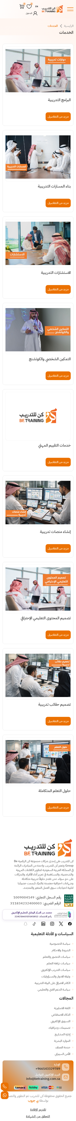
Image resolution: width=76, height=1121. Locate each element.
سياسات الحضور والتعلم (56, 957)
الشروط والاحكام (61, 950)
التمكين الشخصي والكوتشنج (50, 359)
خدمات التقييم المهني (54, 445)
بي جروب (33, 1100)
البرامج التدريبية (59, 100)
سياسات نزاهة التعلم (58, 963)
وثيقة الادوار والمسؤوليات (55, 976)
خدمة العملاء (63, 1047)
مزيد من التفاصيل (58, 116)
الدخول (29, 13)
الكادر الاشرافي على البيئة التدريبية (52, 983)
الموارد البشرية (62, 1041)
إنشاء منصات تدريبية (55, 531)
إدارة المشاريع (62, 1034)
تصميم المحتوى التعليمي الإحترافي (46, 618)
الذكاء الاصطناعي (60, 1014)
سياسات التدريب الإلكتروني (55, 970)
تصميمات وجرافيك (59, 1028)
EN (36, 6)
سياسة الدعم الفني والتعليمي (54, 989)
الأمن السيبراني (62, 1054)
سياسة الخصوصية (60, 944)
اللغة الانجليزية (62, 1008)
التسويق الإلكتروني (60, 1021)
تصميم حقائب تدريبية (54, 704)
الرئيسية (68, 26)
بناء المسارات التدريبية (54, 186)
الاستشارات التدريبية (56, 272)
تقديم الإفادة (38, 1109)
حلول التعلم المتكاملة (54, 791)
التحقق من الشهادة (38, 1116)
